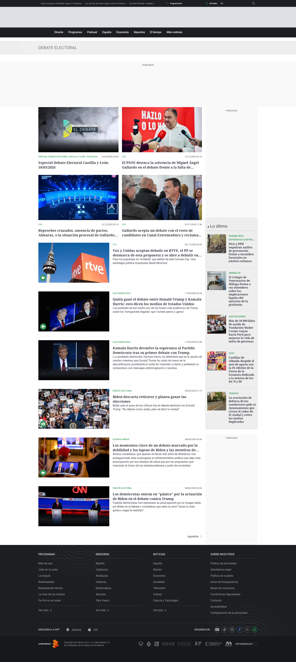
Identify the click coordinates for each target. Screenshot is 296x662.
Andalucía (102, 575)
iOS (95, 629)
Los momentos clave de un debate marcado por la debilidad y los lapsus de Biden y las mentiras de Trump (155, 450)
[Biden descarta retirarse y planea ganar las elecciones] (73, 409)
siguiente (192, 536)
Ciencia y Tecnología (165, 600)
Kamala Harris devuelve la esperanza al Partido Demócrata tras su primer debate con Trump (154, 350)
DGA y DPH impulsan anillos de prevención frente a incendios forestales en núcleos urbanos (241, 252)
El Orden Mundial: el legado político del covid (149, 3)
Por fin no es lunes (49, 600)
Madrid (100, 563)
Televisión (159, 588)
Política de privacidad (224, 563)
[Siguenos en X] (247, 629)
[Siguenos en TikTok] (224, 629)
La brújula (44, 575)
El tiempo (156, 32)
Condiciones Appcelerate (225, 594)
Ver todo (43, 610)
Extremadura (103, 588)
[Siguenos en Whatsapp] (255, 629)
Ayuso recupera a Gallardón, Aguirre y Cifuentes (61, 3)
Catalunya (102, 569)
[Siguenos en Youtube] (217, 629)
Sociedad (158, 582)
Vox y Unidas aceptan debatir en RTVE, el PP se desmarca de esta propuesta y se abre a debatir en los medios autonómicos (155, 255)
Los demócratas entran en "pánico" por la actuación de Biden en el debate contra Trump (157, 496)
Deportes (139, 32)
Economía (122, 32)
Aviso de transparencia (224, 582)
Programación (176, 3)
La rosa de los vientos (51, 594)
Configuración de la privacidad (229, 612)
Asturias (101, 594)
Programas (75, 32)
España (106, 32)
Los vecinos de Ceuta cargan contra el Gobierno (105, 3)
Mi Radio (213, 3)
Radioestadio (46, 582)
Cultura (157, 594)
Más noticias (174, 32)
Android (76, 629)
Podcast (92, 32)
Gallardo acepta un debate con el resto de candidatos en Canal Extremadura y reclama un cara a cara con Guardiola (160, 235)
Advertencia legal (221, 569)
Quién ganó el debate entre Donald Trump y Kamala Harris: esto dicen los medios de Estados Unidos (157, 301)
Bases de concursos (223, 588)
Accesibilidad (219, 606)
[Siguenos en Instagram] (232, 629)
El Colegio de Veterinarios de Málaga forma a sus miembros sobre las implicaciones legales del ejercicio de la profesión (240, 291)
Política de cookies (222, 575)
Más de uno (45, 563)
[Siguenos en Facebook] (240, 629)
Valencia (101, 582)
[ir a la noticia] (216, 243)
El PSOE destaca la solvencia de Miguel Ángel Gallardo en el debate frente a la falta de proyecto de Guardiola (160, 167)
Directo (58, 32)
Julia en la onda (48, 569)
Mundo (157, 569)
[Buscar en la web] (254, 3)
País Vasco (102, 600)
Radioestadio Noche (50, 588)
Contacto (216, 600)
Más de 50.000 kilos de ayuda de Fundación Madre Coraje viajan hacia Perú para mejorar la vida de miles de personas (242, 331)
